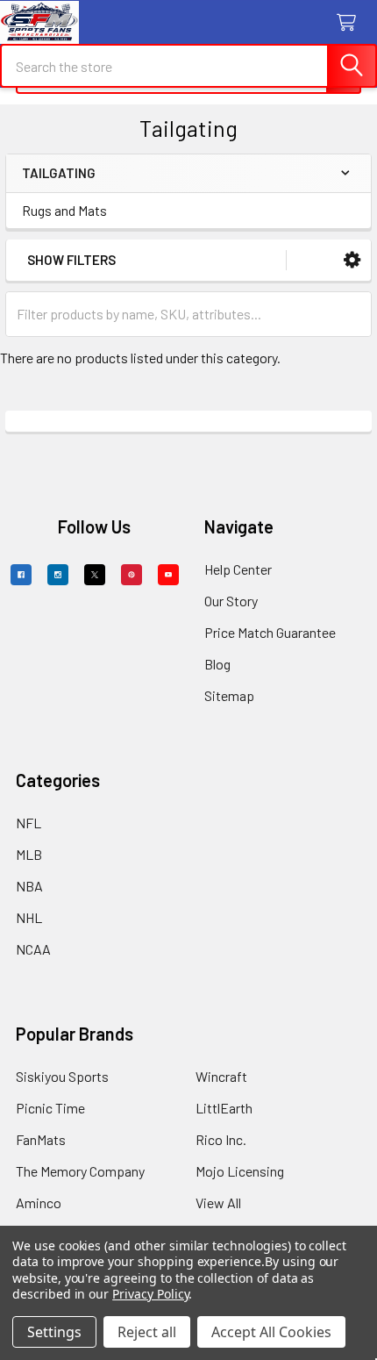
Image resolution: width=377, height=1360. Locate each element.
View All (218, 1202)
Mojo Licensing (240, 1171)
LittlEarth (224, 1107)
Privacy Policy (150, 1293)
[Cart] (350, 23)
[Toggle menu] (24, 24)
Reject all (146, 1332)
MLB (29, 854)
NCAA (33, 949)
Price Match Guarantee (270, 632)
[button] (352, 260)
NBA (29, 885)
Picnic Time (50, 1107)
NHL (29, 917)
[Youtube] (168, 574)
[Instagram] (57, 574)
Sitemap (229, 695)
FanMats (41, 1139)
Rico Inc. (221, 1139)
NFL (28, 822)
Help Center (238, 569)
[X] (94, 574)
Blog (217, 663)
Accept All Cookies (271, 1332)
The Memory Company (80, 1171)
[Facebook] (21, 574)
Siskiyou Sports (62, 1076)
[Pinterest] (131, 574)
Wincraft (221, 1076)
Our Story (231, 600)
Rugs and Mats (64, 210)
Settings (54, 1332)
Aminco (38, 1202)
